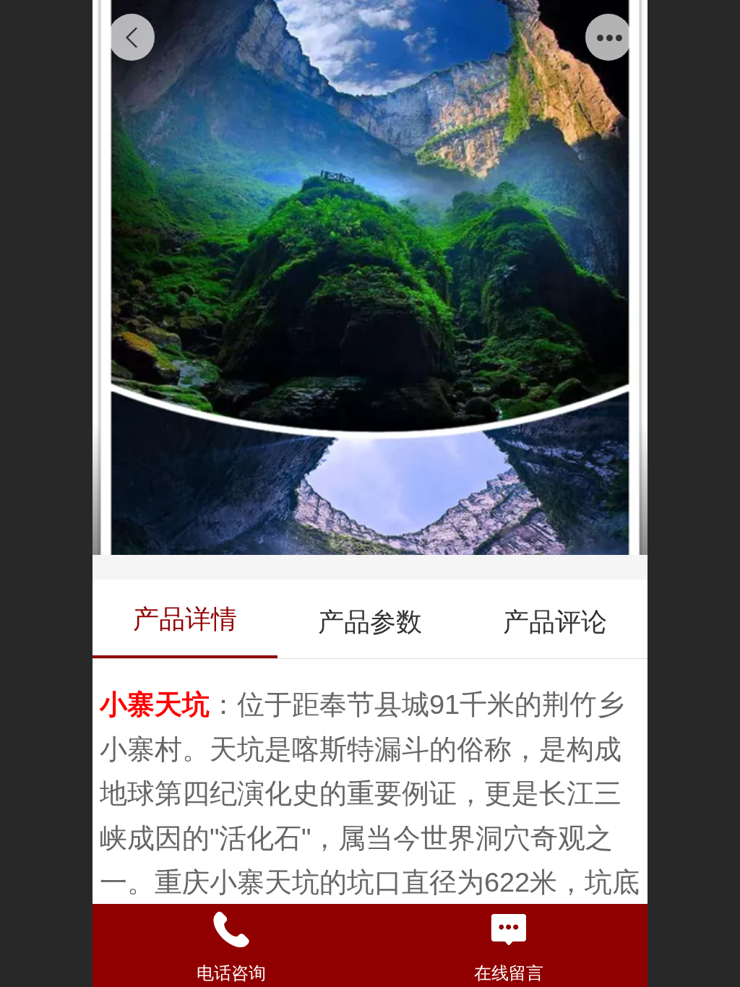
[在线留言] (509, 930)
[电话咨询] (231, 930)
